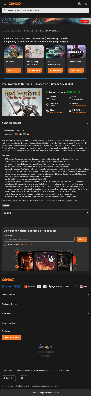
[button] (45, 123)
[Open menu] (5, 4)
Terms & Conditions (24, 244)
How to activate (56, 112)
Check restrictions (79, 106)
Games (14, 31)
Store (9, 31)
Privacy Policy (7, 370)
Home (4, 31)
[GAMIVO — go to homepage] (15, 3)
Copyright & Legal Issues (23, 370)
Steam (20, 31)
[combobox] (45, 10)
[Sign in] (79, 4)
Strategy (6, 205)
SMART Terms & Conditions (60, 370)
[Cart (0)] (86, 4)
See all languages (79, 112)
